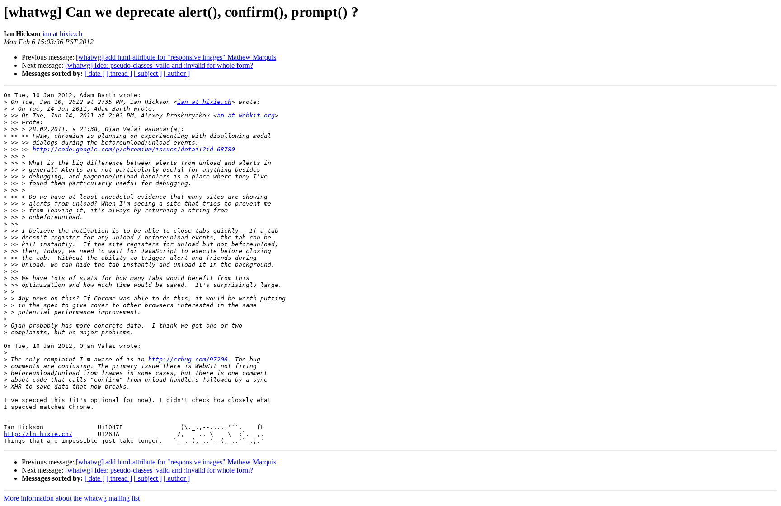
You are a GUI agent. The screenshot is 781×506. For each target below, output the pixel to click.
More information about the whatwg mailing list (72, 498)
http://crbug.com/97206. (189, 359)
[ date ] (94, 73)
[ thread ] (119, 73)
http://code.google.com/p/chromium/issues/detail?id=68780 (134, 149)
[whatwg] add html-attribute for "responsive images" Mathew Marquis (176, 57)
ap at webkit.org (246, 115)
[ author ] (177, 73)
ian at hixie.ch (62, 33)
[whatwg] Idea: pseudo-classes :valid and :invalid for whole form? (159, 65)
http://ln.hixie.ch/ (38, 434)
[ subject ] (148, 73)
